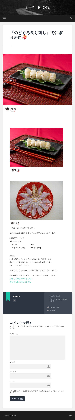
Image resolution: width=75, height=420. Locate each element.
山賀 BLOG (37, 7)
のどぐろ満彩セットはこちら (21, 279)
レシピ (58, 299)
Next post (53, 310)
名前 (12, 362)
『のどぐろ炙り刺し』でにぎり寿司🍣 (36, 35)
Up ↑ (70, 415)
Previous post (54, 307)
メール (13, 372)
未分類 (52, 301)
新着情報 (64, 299)
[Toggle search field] (71, 18)
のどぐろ (52, 299)
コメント (14, 334)
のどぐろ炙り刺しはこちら (20, 282)
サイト (12, 381)
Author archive (14, 300)
